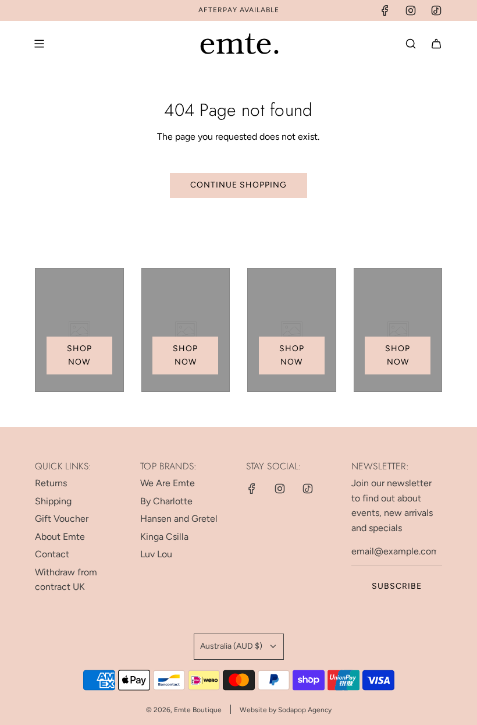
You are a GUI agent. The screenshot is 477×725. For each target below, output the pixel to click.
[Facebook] (385, 10)
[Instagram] (410, 10)
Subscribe (397, 586)
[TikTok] (436, 10)
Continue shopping (238, 185)
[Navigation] (39, 43)
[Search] (410, 43)
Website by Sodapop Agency (286, 710)
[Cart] (436, 43)
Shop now (79, 355)
